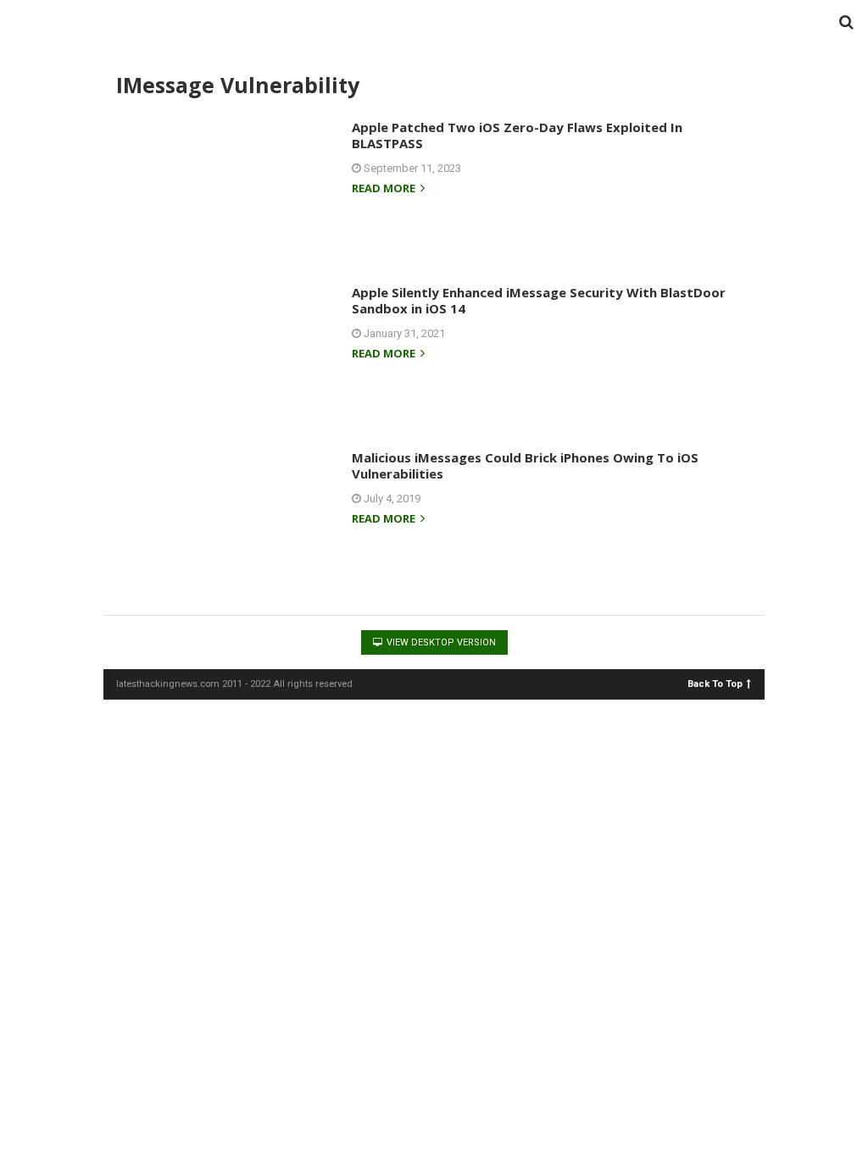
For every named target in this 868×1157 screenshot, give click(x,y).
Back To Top (715, 683)
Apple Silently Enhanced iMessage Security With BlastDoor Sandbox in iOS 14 (539, 301)
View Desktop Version (440, 642)
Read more (385, 189)
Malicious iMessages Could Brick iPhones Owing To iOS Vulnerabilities (525, 466)
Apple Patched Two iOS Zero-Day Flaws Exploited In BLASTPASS (517, 135)
